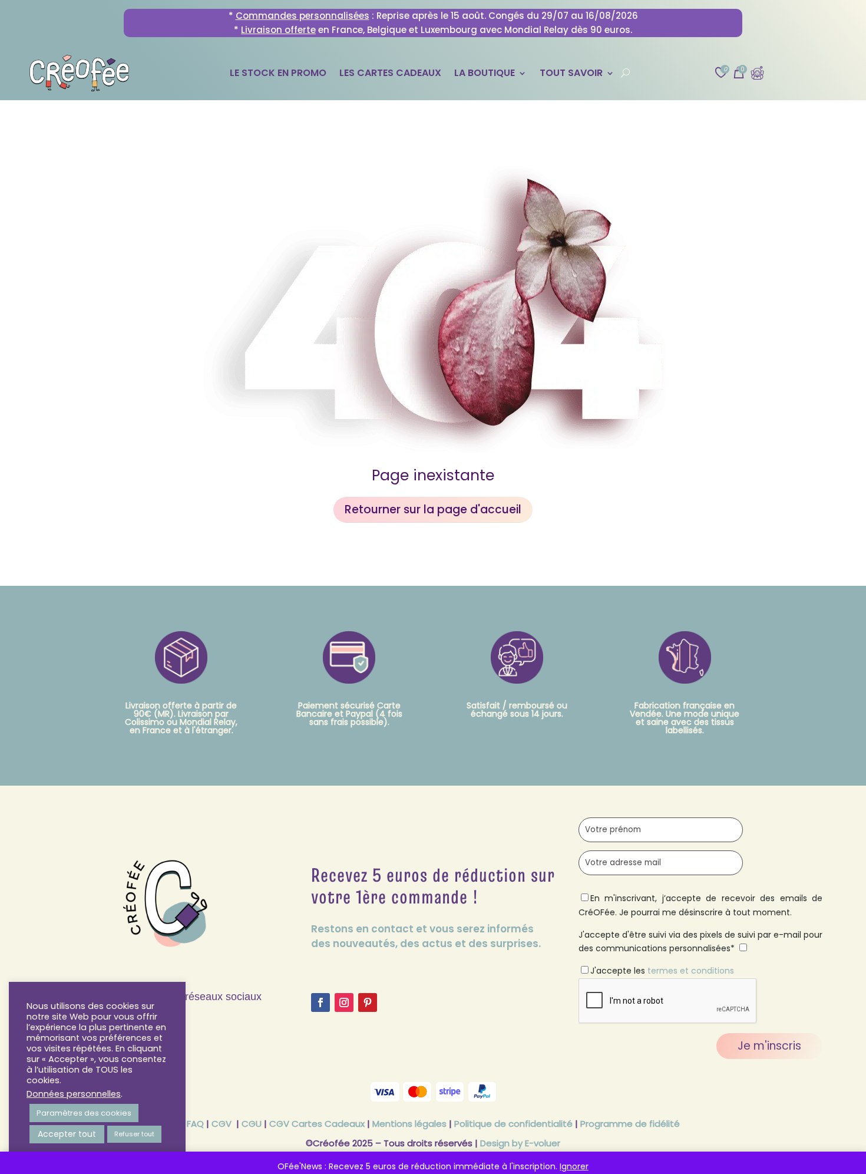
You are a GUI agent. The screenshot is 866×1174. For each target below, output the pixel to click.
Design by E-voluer (520, 1143)
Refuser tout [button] (134, 1134)
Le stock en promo (278, 74)
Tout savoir (571, 74)
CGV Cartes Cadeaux (317, 1123)
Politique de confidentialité (513, 1123)
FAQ (195, 1123)
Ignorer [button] (574, 1166)
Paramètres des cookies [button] (84, 1113)
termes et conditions (690, 971)
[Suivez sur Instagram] (344, 1002)
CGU (252, 1123)
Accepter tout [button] (67, 1134)
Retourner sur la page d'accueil (433, 509)
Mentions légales (409, 1123)
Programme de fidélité (630, 1123)
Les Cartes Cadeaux (390, 74)
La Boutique (484, 74)
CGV (221, 1123)
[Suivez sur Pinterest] (367, 1002)
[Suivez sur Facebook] (320, 1002)
